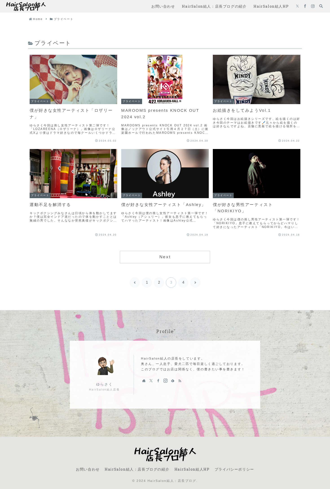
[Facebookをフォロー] (305, 6)
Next (165, 256)
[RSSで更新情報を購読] (180, 381)
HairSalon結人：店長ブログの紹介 (137, 469)
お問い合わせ (88, 469)
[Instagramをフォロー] (313, 6)
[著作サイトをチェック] (144, 381)
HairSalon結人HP (192, 469)
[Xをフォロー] (297, 6)
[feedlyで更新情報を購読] (173, 381)
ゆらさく (104, 384)
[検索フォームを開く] (321, 6)
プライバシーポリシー (234, 469)
